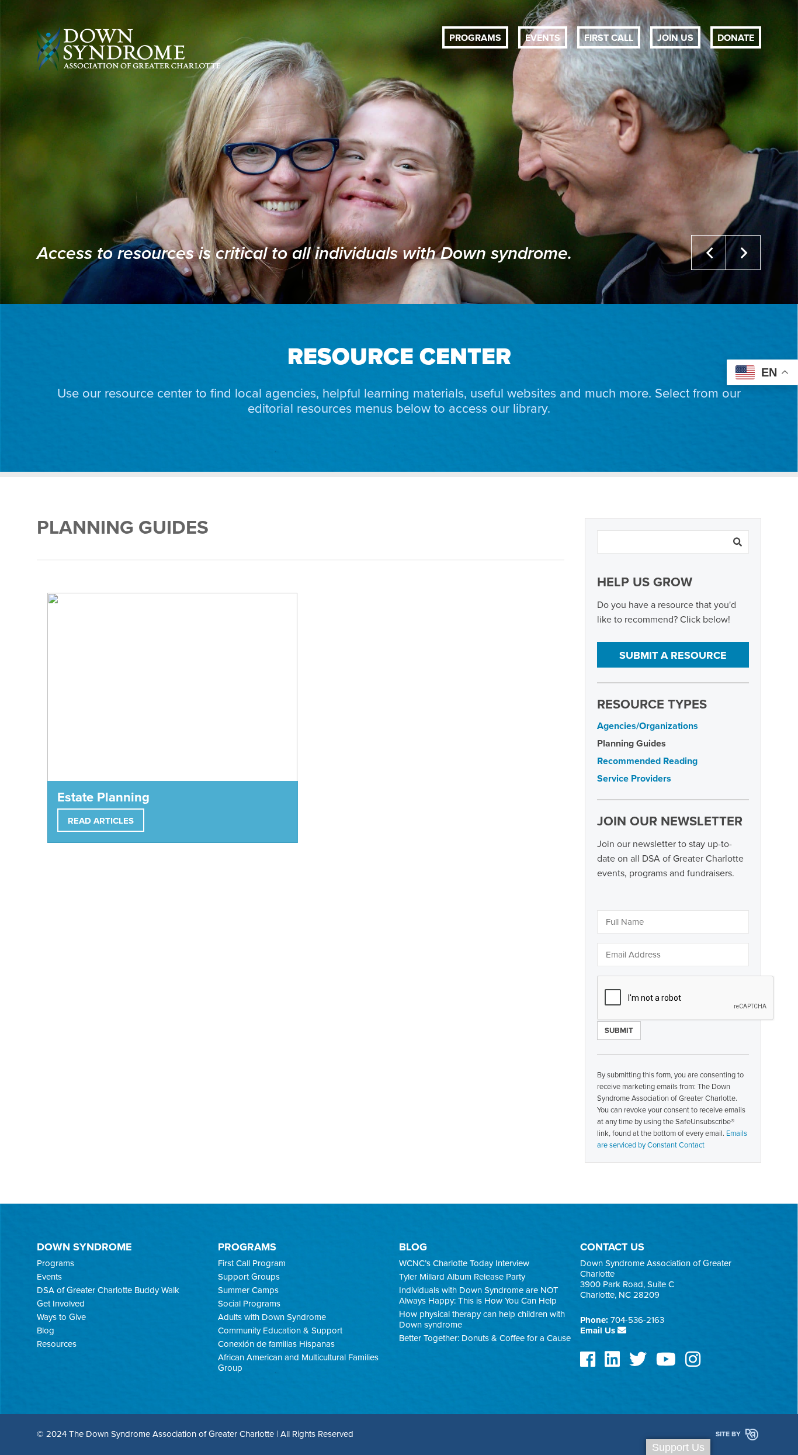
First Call (608, 38)
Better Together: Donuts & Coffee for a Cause (485, 1338)
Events (542, 38)
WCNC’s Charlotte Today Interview (464, 1263)
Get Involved (61, 1303)
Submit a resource (673, 655)
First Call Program (252, 1263)
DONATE (735, 38)
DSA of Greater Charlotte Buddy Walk (108, 1290)
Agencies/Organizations (647, 726)
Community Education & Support (280, 1330)
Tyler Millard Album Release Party (462, 1276)
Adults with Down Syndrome (272, 1317)
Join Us (675, 38)
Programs (475, 38)
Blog (45, 1330)
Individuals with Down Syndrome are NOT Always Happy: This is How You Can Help (478, 1295)
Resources (57, 1344)
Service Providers (634, 778)
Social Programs (249, 1303)
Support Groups (249, 1276)
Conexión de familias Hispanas (276, 1344)
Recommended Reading (647, 761)
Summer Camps (248, 1290)
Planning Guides (631, 743)
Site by (729, 1434)
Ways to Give (61, 1317)
